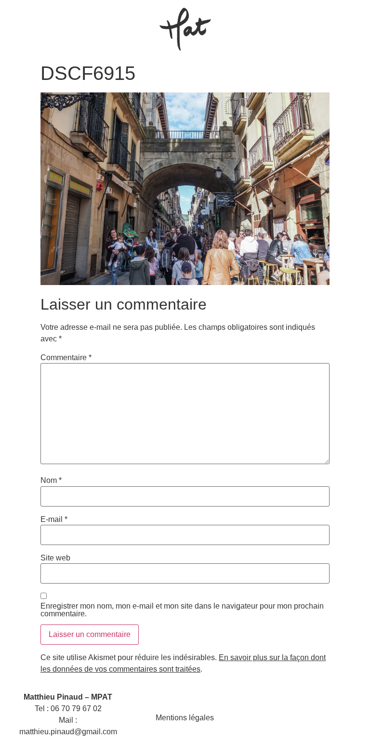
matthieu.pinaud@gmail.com (68, 732)
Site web (55, 558)
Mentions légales (185, 718)
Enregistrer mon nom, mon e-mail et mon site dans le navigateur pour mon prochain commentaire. (182, 610)
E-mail (53, 519)
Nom (51, 480)
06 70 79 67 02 (76, 708)
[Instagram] (290, 718)
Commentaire (66, 358)
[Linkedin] (313, 718)
